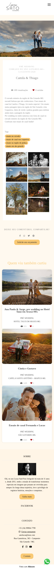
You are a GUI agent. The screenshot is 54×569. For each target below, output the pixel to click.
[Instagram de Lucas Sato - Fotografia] (26, 547)
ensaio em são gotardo (15, 146)
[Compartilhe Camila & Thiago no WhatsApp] (24, 236)
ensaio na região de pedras (16, 143)
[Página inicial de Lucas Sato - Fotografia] (13, 7)
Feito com (27, 567)
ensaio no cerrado (13, 136)
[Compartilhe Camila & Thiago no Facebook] (20, 236)
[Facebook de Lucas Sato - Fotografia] (23, 547)
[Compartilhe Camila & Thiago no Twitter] (29, 236)
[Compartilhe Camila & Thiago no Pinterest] (33, 236)
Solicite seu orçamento (27, 242)
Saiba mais (27, 496)
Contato (27, 556)
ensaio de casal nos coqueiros (17, 139)
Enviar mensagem (28, 532)
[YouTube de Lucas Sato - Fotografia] (30, 547)
